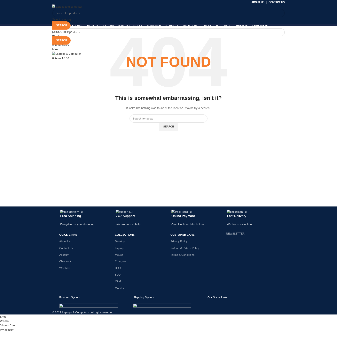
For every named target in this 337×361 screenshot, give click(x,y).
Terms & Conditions (182, 254)
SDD (118, 274)
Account (64, 254)
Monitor (119, 288)
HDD (118, 268)
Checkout (65, 261)
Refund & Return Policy (184, 248)
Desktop (120, 241)
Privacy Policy (178, 241)
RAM (118, 281)
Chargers (120, 261)
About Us (65, 241)
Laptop (119, 248)
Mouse (119, 254)
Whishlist (64, 268)
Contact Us (66, 248)
